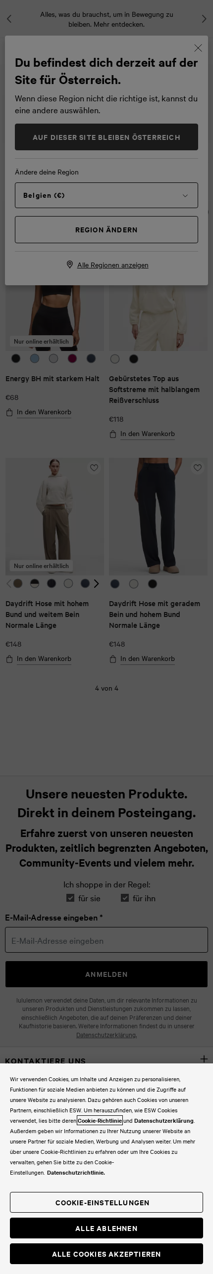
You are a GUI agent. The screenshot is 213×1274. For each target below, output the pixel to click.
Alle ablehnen (106, 1228)
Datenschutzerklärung (164, 1120)
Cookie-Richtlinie (100, 1120)
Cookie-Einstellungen (102, 1202)
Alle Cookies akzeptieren (106, 1253)
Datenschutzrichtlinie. (76, 1172)
